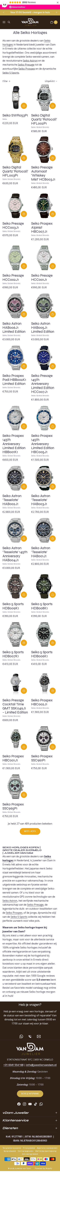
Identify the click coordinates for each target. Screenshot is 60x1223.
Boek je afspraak (30, 1093)
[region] (30, 12)
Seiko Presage (26, 64)
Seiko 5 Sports (10, 72)
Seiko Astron (30, 60)
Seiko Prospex (26, 68)
